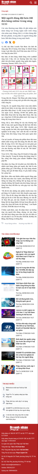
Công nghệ (4, 11)
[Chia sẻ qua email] (14, 42)
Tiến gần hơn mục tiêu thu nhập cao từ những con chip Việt (25, 241)
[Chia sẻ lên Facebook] (6, 42)
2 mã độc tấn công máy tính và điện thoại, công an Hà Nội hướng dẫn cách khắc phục (17, 417)
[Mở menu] (35, 2)
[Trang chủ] (19, 428)
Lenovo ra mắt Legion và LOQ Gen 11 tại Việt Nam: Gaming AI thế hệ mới (25, 312)
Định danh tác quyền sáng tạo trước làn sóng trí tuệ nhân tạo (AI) (25, 341)
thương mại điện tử (15, 148)
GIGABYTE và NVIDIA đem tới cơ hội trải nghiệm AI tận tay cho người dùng (25, 355)
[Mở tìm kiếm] (31, 2)
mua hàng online (11, 223)
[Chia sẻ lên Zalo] (2, 42)
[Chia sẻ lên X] (10, 42)
